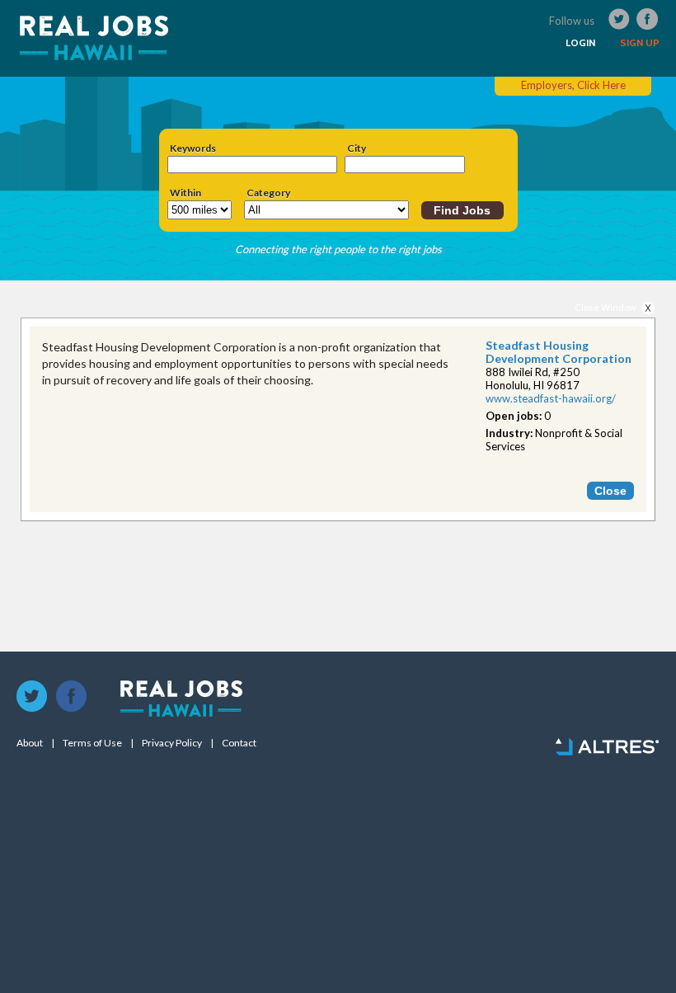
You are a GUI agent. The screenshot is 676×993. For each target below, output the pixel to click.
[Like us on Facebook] (71, 696)
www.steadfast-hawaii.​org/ (551, 398)
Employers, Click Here (573, 85)
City (356, 148)
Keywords (193, 148)
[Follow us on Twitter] (32, 696)
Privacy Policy (172, 743)
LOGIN (580, 43)
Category (268, 193)
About (29, 743)
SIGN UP (640, 43)
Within (185, 193)
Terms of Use (92, 743)
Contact (239, 743)
